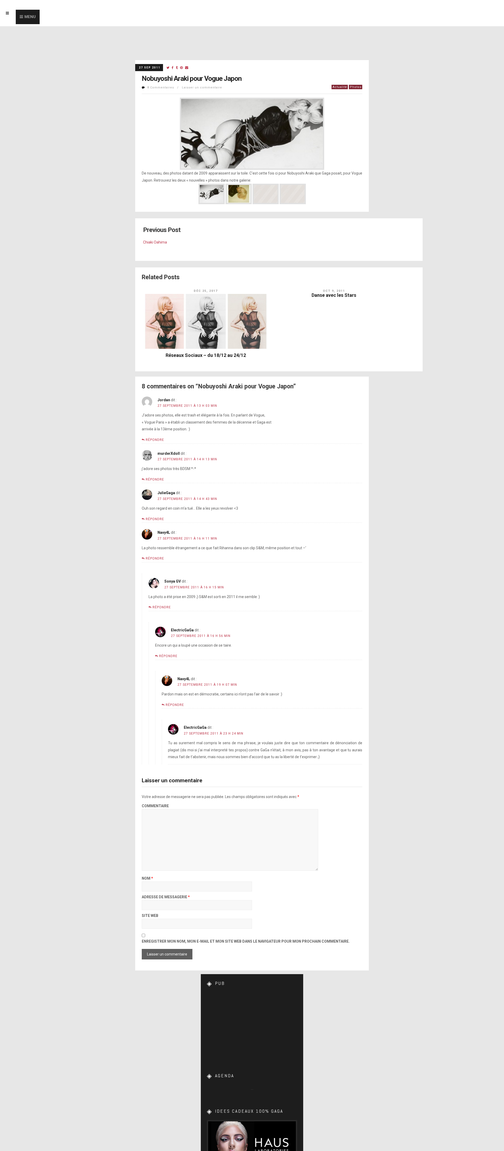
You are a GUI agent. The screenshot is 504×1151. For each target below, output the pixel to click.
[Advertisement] (252, 1025)
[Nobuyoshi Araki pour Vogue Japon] (168, 67)
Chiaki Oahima (155, 242)
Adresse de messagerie (166, 897)
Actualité (340, 87)
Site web (150, 916)
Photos (355, 87)
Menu (30, 16)
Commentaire (155, 806)
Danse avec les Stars (334, 295)
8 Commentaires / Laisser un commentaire (184, 87)
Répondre (155, 440)
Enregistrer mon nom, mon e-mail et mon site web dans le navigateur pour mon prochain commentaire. (246, 941)
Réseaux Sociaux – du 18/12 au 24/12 (206, 355)
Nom (147, 878)
